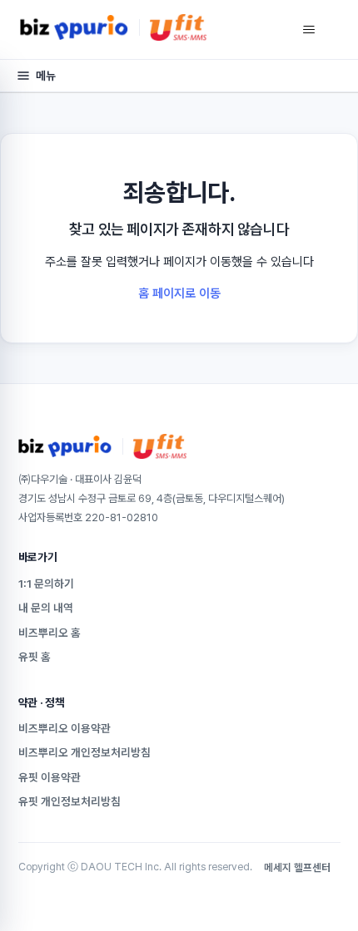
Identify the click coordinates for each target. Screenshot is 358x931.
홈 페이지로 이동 (179, 293)
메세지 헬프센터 (297, 867)
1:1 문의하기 (46, 583)
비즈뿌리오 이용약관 (64, 728)
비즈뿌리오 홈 (49, 632)
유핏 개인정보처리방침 (69, 801)
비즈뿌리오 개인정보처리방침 (84, 752)
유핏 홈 (34, 656)
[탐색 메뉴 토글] (308, 30)
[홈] (113, 27)
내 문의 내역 (45, 607)
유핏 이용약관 (49, 777)
